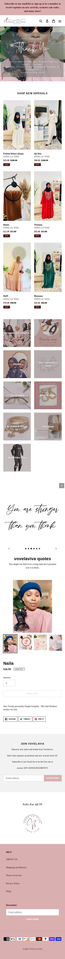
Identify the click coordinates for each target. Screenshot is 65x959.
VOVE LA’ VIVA (35, 949)
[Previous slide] (9, 548)
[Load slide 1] (26, 548)
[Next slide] (56, 548)
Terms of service (14, 875)
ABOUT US (11, 859)
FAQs (8, 891)
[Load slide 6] (39, 548)
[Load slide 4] (34, 548)
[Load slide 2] (28, 548)
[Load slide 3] (31, 548)
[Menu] (60, 21)
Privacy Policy (13, 883)
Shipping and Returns (16, 867)
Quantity (7, 677)
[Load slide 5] (36, 548)
